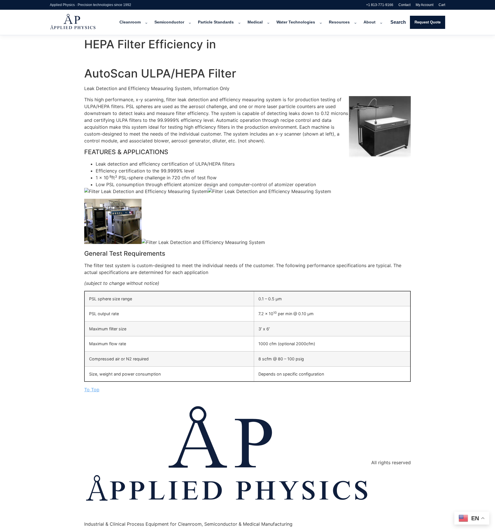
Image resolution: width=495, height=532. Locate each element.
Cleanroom (130, 22)
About (370, 22)
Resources (339, 22)
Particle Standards (216, 22)
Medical (255, 22)
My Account (424, 5)
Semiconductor (169, 22)
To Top (91, 389)
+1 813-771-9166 (379, 5)
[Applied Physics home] (80, 22)
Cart (442, 5)
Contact (404, 5)
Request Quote (428, 22)
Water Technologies (295, 22)
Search (398, 22)
